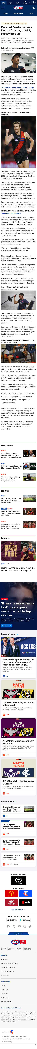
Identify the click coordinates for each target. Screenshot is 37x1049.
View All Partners (17, 909)
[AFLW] (10, 3)
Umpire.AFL (4, 993)
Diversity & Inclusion (7, 971)
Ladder (31, 13)
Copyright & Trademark (21, 1039)
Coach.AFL (4, 989)
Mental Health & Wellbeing (9, 963)
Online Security (7, 1041)
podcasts (9, 564)
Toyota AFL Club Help (8, 967)
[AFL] (3, 3)
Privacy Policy (18, 948)
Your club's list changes (11, 213)
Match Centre (18, 13)
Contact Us (4, 975)
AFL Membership (6, 1001)
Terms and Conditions (18, 1036)
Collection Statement (27, 948)
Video (6, 13)
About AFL (4, 959)
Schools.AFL (5, 997)
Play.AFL (3, 985)
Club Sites (25, 2)
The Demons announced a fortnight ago (17, 88)
